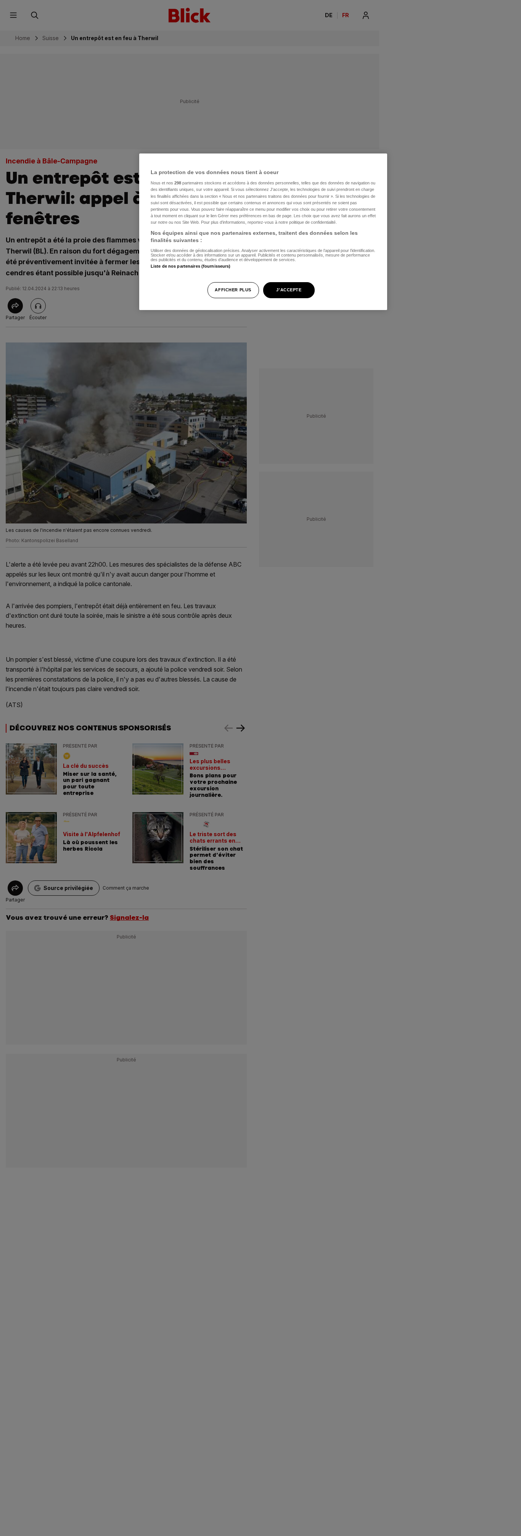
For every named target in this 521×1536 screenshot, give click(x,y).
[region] (263, 231)
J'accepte (288, 290)
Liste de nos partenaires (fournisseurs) (190, 266)
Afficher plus (233, 290)
